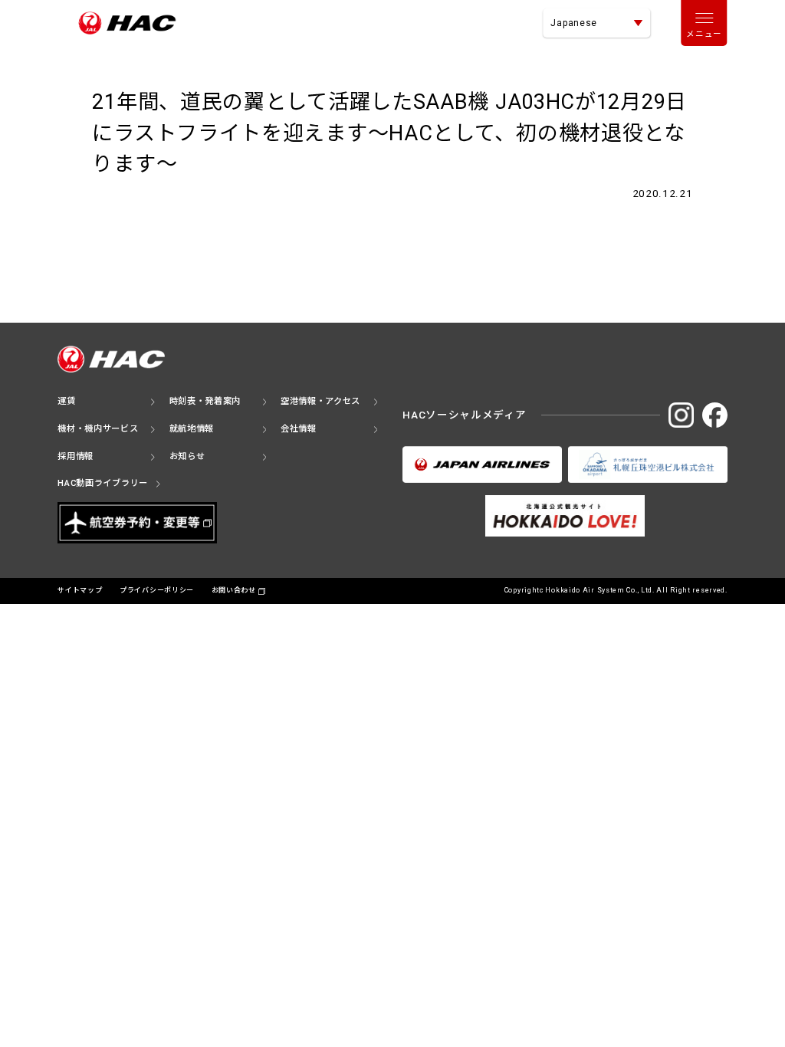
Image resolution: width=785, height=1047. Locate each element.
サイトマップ (79, 590)
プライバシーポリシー (157, 590)
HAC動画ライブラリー (102, 483)
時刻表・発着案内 (205, 401)
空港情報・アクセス (320, 401)
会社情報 (299, 429)
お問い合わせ (234, 590)
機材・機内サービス (97, 429)
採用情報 (75, 456)
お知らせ (187, 456)
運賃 (66, 401)
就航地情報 (192, 429)
